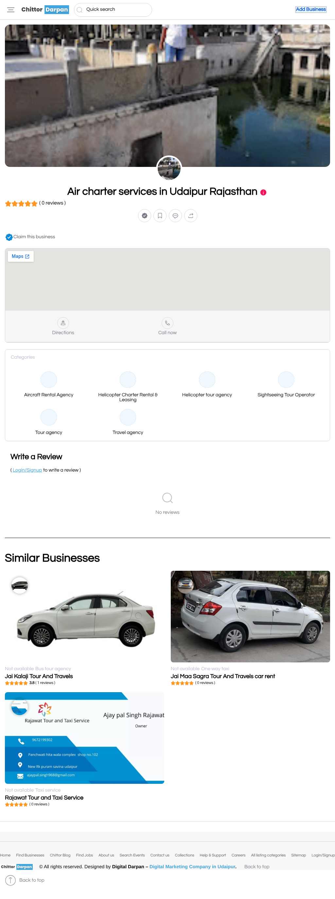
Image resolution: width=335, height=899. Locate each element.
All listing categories (268, 855)
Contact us (159, 855)
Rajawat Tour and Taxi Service (44, 798)
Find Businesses (30, 855)
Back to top (257, 867)
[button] (144, 215)
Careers (239, 855)
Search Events (132, 855)
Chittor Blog (60, 855)
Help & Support (213, 855)
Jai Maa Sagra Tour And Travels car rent (223, 676)
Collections (184, 855)
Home (5, 855)
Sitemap (298, 855)
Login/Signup (323, 855)
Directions (63, 333)
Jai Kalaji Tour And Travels (39, 676)
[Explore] (11, 10)
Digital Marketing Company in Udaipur (192, 867)
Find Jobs (84, 855)
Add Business (311, 9)
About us (106, 855)
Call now (167, 333)
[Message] (175, 215)
